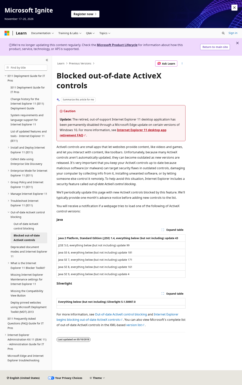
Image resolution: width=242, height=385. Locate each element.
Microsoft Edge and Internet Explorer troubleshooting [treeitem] (25, 358)
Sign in (233, 33)
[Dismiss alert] (234, 8)
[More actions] (182, 63)
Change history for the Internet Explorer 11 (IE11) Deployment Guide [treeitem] (27, 103)
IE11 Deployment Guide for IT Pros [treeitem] (28, 90)
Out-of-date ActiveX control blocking (121, 314)
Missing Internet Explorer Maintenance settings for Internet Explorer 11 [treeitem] (27, 279)
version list (134, 325)
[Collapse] (47, 60)
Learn (60, 63)
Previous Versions (80, 63)
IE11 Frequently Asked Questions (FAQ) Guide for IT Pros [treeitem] (26, 323)
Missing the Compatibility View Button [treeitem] (27, 293)
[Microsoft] (7, 33)
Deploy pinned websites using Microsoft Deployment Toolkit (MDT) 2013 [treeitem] (29, 307)
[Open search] (223, 33)
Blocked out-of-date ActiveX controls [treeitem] (27, 238)
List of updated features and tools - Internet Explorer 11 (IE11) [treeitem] (29, 136)
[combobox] (26, 68)
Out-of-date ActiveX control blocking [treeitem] (26, 226)
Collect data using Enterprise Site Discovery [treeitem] (26, 161)
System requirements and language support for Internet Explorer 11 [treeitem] (27, 119)
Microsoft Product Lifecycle (117, 45)
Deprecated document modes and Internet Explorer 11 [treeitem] (29, 251)
